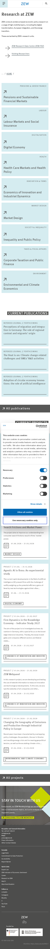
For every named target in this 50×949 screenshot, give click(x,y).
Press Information (8, 840)
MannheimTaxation (8, 884)
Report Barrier (6, 862)
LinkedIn (4, 892)
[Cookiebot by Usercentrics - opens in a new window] (36, 426)
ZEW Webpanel (12, 674)
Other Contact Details (9, 843)
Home (9, 74)
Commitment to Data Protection (12, 856)
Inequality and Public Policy (22, 239)
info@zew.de (6, 833)
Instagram (5, 895)
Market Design (13, 218)
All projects (14, 777)
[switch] (43, 478)
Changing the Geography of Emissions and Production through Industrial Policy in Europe (25, 725)
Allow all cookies (25, 512)
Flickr (3, 907)
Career (4, 875)
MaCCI (4, 881)
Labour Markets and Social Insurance (21, 123)
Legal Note (5, 853)
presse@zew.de (7, 838)
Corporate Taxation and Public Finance (23, 262)
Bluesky (4, 898)
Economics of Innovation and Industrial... (25, 657)
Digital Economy (14, 147)
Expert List (5, 869)
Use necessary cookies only (25, 520)
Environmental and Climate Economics (21, 286)
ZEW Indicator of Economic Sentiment (14, 872)
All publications (18, 408)
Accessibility (6, 859)
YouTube (4, 904)
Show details (36, 504)
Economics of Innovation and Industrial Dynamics (23, 194)
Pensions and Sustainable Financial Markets (21, 99)
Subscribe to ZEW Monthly (19, 818)
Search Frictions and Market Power (23, 527)
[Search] (46, 3)
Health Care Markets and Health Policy (25, 170)
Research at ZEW (7, 878)
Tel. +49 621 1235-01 (8, 831)
